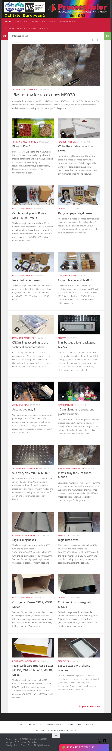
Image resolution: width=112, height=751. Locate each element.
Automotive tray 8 (24, 409)
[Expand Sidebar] (4, 36)
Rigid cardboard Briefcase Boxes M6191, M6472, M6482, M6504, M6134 (33, 670)
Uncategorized (32, 89)
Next (97, 39)
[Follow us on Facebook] (105, 741)
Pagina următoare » (89, 706)
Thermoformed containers (25, 142)
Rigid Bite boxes (68, 540)
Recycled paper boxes (26, 280)
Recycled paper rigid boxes (75, 213)
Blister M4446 (21, 146)
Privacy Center (66, 21)
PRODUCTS (20, 21)
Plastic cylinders (66, 405)
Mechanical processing (23, 338)
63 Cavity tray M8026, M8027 (31, 473)
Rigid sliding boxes (29, 95)
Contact (52, 21)
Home (8, 21)
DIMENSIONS (37, 21)
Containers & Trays (67, 276)
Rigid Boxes (17, 89)
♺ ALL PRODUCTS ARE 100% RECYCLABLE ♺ (26, 28)
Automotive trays (20, 405)
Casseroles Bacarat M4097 (75, 280)
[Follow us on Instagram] (100, 741)
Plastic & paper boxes (68, 142)
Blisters (62, 338)
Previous (92, 39)
